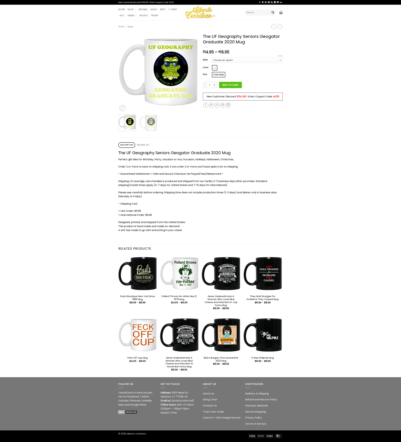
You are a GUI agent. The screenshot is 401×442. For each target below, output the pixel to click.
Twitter (144, 396)
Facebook (133, 396)
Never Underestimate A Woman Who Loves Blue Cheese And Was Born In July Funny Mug (221, 301)
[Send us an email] (266, 2)
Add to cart (230, 85)
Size (205, 74)
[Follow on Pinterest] (269, 2)
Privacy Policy (253, 417)
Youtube (123, 400)
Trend (130, 15)
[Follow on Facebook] (260, 2)
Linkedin (147, 400)
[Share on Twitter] (211, 105)
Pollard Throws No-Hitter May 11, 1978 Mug (179, 298)
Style (205, 60)
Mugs (130, 26)
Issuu (121, 404)
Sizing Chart (210, 399)
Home (121, 9)
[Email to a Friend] (217, 105)
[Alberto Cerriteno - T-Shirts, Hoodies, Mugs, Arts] (200, 12)
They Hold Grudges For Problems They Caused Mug (263, 298)
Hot (122, 15)
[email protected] (183, 400)
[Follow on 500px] (281, 2)
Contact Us (210, 405)
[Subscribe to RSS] (272, 2)
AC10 (276, 96)
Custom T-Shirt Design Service (221, 417)
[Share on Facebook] (205, 105)
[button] (281, 12)
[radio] (214, 67)
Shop (130, 9)
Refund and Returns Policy (261, 399)
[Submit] (273, 12)
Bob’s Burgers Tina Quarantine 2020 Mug (221, 359)
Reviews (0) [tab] (143, 145)
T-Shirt (172, 9)
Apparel (143, 9)
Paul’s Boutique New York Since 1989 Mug (137, 298)
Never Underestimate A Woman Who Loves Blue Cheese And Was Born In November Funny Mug (179, 362)
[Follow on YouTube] (278, 2)
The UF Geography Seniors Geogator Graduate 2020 (169, 153)
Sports (143, 15)
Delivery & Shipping (257, 393)
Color (205, 67)
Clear (280, 56)
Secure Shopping (255, 412)
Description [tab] (126, 145)
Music (154, 9)
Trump (154, 15)
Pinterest (135, 400)
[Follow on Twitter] (263, 2)
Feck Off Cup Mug (138, 357)
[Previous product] (279, 26)
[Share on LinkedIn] (228, 105)
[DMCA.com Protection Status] (127, 412)
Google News (138, 404)
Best (163, 9)
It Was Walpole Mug (262, 357)
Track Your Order (213, 412)
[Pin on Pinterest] (222, 105)
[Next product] (273, 26)
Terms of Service (255, 424)
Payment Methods (256, 405)
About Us (208, 393)
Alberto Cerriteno (136, 433)
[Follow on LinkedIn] (275, 2)
